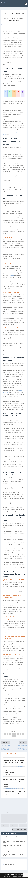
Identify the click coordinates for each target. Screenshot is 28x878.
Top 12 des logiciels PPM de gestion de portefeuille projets (11, 850)
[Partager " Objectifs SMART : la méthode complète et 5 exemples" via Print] (15, 736)
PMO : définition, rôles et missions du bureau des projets (14, 837)
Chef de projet (12, 18)
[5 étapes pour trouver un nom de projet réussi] (14, 766)
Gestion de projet (13, 20)
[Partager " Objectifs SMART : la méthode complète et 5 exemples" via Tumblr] (12, 733)
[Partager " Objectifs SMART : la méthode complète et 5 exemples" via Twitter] (7, 733)
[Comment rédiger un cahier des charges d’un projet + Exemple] (14, 788)
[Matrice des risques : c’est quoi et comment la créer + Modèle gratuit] (14, 776)
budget (12, 275)
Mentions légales (8, 876)
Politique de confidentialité (18, 876)
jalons (4, 134)
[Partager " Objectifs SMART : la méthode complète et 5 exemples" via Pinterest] (15, 733)
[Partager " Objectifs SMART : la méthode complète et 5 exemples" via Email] (12, 736)
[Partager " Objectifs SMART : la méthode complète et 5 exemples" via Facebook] (5, 733)
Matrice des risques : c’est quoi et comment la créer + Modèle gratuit (13, 782)
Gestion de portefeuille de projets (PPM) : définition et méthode (12, 846)
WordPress (23, 874)
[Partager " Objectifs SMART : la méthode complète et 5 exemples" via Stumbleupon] (23, 733)
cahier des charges (17, 133)
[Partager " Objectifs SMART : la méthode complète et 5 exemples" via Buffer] (20, 733)
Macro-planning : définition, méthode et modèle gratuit (14, 842)
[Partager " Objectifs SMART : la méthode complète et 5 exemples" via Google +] (10, 733)
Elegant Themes (10, 874)
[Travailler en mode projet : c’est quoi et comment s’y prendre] (14, 757)
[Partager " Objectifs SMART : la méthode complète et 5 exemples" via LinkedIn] (18, 733)
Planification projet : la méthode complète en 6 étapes (13, 855)
